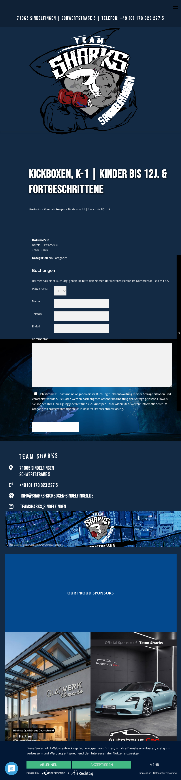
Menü (175, 8)
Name (36, 301)
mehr (154, 765)
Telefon (37, 314)
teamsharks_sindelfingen (43, 506)
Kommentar (40, 339)
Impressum (145, 773)
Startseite (35, 209)
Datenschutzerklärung (108, 409)
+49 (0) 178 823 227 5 (142, 18)
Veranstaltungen (55, 209)
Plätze (40, 289)
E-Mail (36, 326)
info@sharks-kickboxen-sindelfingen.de (57, 495)
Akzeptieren (101, 765)
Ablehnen (48, 765)
